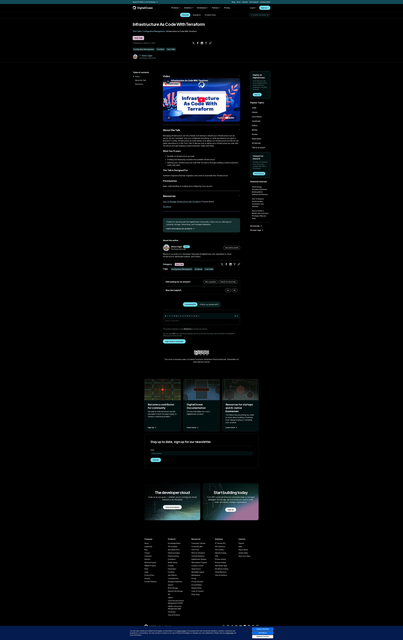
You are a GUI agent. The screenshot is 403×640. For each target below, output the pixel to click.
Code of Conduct (197, 591)
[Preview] (235, 316)
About (146, 543)
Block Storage (173, 588)
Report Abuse (243, 550)
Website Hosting (220, 553)
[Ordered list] (190, 316)
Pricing (193, 578)
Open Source (196, 569)
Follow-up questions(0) (209, 304)
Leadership (148, 546)
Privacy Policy (149, 575)
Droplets (171, 565)
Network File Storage (175, 591)
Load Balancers (173, 578)
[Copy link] (210, 43)
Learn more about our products (179, 229)
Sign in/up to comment (174, 341)
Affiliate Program (150, 565)
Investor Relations (150, 581)
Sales (240, 546)
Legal (146, 572)
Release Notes (196, 588)
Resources (139, 84)
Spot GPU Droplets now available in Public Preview (151, 2)
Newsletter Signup (197, 572)
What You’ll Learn (172, 151)
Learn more (191, 427)
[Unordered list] (187, 316)
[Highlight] (179, 316)
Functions (171, 572)
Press (146, 569)
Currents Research (197, 556)
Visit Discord (259, 173)
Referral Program (150, 562)
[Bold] (165, 316)
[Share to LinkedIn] (202, 43)
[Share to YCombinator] (206, 43)
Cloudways (172, 612)
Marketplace (195, 575)
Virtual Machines (220, 572)
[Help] (237, 316)
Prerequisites (170, 180)
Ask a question (210, 282)
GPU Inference (220, 546)
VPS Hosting (219, 550)
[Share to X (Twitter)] (193, 43)
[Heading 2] (183, 316)
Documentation (196, 585)
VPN (216, 556)
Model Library (172, 562)
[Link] (174, 316)
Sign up (264, 8)
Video (137, 76)
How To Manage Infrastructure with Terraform (182, 202)
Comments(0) (190, 304)
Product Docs (210, 15)
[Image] (176, 316)
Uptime (170, 597)
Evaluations (172, 559)
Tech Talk (138, 38)
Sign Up (151, 427)
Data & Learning (173, 556)
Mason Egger (147, 55)
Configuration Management (154, 31)
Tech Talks (137, 31)
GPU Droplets (172, 546)
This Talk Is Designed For (175, 170)
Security (147, 578)
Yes (228, 290)
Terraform (167, 207)
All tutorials (256, 143)
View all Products (174, 615)
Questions (197, 15)
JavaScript (256, 121)
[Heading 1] (181, 316)
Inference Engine (174, 553)
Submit (155, 460)
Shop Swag (195, 594)
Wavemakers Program (199, 562)
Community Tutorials (198, 543)
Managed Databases (175, 581)
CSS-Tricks (195, 550)
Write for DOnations (198, 553)
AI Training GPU (220, 543)
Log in (252, 8)
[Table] (196, 316)
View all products (172, 507)
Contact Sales (265, 2)
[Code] (198, 316)
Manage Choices (263, 636)
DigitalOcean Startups (198, 559)
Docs (238, 2)
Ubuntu (254, 112)
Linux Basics (257, 117)
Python (254, 125)
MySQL (255, 130)
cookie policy (229, 633)
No (235, 290)
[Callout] (194, 316)
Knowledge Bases (174, 543)
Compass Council (197, 565)
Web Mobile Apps (221, 565)
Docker (255, 134)
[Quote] (192, 316)
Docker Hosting (220, 559)
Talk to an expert (258, 147)
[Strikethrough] (172, 316)
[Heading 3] (185, 316)
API (169, 594)
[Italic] (168, 316)
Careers (245, 2)
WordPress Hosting (221, 569)
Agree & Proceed (262, 629)
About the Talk (140, 80)
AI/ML (254, 108)
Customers (148, 556)
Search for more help (228, 282)
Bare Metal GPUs (174, 550)
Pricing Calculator (197, 581)
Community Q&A (196, 546)
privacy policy (181, 631)
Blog (233, 2)
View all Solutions (221, 575)
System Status (243, 553)
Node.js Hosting (220, 562)
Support (241, 543)
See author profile (231, 248)
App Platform (172, 575)
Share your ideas (244, 556)
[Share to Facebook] (197, 43)
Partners (147, 559)
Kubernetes (256, 139)
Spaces (170, 585)
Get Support (254, 2)
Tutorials (185, 15)
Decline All (262, 633)
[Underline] (170, 316)
